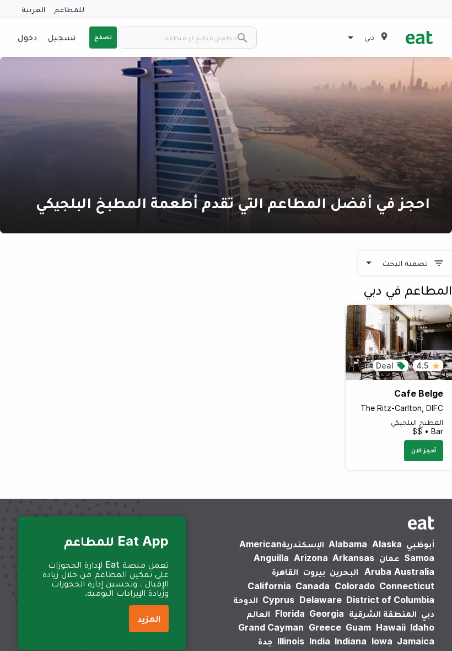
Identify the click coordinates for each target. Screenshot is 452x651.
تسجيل (62, 36)
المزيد (148, 618)
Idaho (422, 627)
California (269, 585)
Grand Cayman (271, 627)
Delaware (320, 599)
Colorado (355, 585)
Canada (312, 585)
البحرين (344, 571)
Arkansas (353, 557)
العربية (33, 9)
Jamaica (415, 641)
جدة (265, 641)
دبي (427, 613)
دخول (27, 36)
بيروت (314, 571)
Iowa (382, 641)
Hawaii (391, 627)
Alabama (348, 543)
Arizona (311, 557)
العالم (258, 613)
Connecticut (406, 585)
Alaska (387, 543)
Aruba (377, 571)
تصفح (103, 37)
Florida (290, 613)
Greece (325, 627)
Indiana (351, 641)
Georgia (326, 613)
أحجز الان (423, 450)
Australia (397, 571)
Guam (358, 627)
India (319, 641)
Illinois (290, 641)
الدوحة (245, 599)
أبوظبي (420, 543)
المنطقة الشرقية (383, 613)
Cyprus (278, 599)
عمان (389, 557)
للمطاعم (69, 9)
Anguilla (271, 557)
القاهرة (285, 571)
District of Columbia (390, 599)
